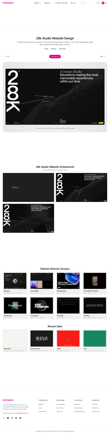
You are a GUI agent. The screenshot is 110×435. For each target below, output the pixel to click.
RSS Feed (95, 404)
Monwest (7, 291)
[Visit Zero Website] (104, 349)
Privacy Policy (96, 411)
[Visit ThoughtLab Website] (51, 316)
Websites (36, 3)
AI (92, 350)
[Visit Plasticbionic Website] (24, 316)
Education (86, 350)
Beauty (17, 350)
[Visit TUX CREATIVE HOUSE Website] (104, 291)
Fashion (13, 350)
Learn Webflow (60, 404)
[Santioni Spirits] (42, 339)
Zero (85, 349)
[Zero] (95, 339)
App (90, 350)
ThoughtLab (34, 316)
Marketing (90, 317)
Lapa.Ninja (77, 404)
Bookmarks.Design (79, 411)
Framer (40, 408)
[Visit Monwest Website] (24, 291)
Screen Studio (42, 411)
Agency (12, 293)
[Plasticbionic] (15, 306)
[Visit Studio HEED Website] (51, 291)
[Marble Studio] (68, 281)
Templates (47, 3)
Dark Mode (62, 48)
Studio (46, 48)
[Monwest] (15, 281)
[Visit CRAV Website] (77, 349)
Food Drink (39, 350)
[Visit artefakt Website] (104, 316)
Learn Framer (60, 408)
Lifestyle (45, 350)
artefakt (86, 316)
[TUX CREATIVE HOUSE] (95, 281)
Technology (97, 350)
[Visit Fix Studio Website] (77, 316)
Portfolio (22, 350)
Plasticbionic (8, 316)
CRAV (59, 349)
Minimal (53, 48)
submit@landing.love (21, 413)
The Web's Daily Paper (61, 3)
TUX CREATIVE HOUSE (91, 291)
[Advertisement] (55, 17)
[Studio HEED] (42, 281)
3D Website (7, 293)
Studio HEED (34, 291)
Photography (7, 350)
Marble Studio (61, 291)
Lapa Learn (59, 411)
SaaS (101, 350)
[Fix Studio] (68, 306)
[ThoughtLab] (42, 306)
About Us (73, 3)
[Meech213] (15, 339)
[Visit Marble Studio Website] (77, 291)
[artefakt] (95, 306)
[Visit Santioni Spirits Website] (51, 349)
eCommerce (66, 350)
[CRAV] (68, 339)
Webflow (41, 404)
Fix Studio (60, 316)
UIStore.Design (78, 408)
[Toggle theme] (104, 2)
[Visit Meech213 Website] (24, 349)
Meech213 (7, 349)
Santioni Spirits (35, 349)
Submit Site (95, 408)
